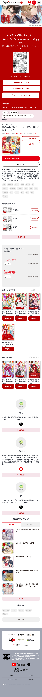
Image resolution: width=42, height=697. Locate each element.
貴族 (31, 188)
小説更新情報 (7, 357)
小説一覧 (31, 144)
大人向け (28, 610)
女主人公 (20, 188)
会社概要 (31, 675)
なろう (17, 184)
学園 (32, 192)
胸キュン (5, 196)
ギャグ (28, 184)
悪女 (27, 192)
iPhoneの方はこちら (21, 82)
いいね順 (35, 254)
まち (34, 107)
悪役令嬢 (10, 184)
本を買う (8, 318)
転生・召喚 (6, 610)
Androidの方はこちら (21, 88)
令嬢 (4, 184)
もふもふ (5, 188)
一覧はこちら (21, 237)
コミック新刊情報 (8, 290)
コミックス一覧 (31, 138)
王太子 (17, 192)
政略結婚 (5, 192)
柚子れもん (19, 107)
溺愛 (11, 192)
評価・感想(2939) (13, 158)
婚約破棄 (12, 188)
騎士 (22, 192)
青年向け (21, 610)
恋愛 (22, 184)
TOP (11, 675)
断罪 (36, 188)
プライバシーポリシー (11, 679)
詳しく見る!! (21, 430)
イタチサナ (9, 107)
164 (9, 276)
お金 (26, 188)
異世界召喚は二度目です (23, 556)
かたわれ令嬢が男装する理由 (25, 543)
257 (9, 263)
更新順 (30, 254)
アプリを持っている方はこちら (20, 95)
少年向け (13, 610)
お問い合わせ (31, 679)
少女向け (5, 614)
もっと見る (21, 282)
